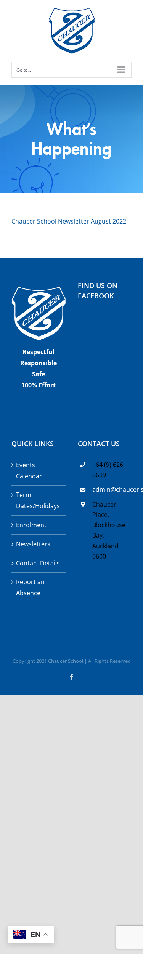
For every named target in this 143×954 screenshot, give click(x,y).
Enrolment (31, 525)
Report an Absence (30, 587)
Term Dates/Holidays (38, 500)
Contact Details (38, 563)
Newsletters (33, 544)
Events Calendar (29, 470)
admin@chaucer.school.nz (112, 489)
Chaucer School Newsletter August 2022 (68, 221)
